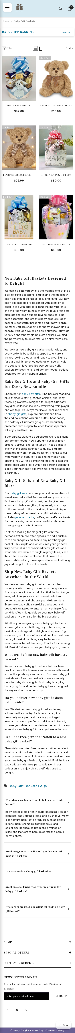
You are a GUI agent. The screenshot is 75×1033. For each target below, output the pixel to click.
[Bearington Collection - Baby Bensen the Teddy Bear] (56, 78)
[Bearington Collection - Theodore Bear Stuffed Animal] (19, 147)
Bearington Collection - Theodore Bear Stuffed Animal (19, 175)
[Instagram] (16, 1010)
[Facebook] (7, 1010)
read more (67, 32)
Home (5, 21)
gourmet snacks (24, 517)
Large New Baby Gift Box (56, 174)
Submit (61, 996)
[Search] (60, 9)
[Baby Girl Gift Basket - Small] (56, 217)
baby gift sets (18, 493)
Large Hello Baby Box (18, 244)
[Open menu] (7, 7)
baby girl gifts (17, 414)
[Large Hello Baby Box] (19, 217)
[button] (35, 48)
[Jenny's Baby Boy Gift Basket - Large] (19, 78)
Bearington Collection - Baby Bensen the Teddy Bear (56, 105)
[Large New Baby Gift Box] (56, 147)
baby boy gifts (31, 393)
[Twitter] (26, 1010)
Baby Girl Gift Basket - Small (56, 244)
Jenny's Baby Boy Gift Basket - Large (19, 105)
